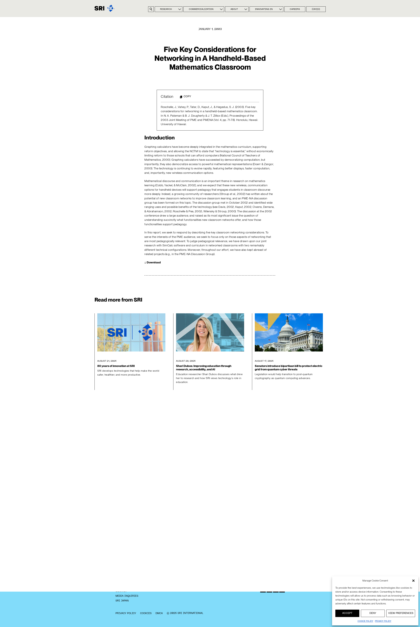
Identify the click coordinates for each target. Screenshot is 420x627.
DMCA (159, 613)
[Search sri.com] (151, 9)
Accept (347, 613)
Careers (295, 9)
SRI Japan (122, 601)
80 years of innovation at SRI (116, 366)
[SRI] (104, 8)
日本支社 (316, 9)
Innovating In (264, 9)
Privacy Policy (126, 613)
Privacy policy (383, 621)
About (234, 9)
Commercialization (201, 9)
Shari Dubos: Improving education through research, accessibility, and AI (203, 367)
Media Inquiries (127, 596)
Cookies (146, 613)
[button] (413, 580)
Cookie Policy (365, 621)
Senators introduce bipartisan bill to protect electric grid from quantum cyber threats (288, 367)
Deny (372, 613)
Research (166, 9)
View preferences (400, 613)
